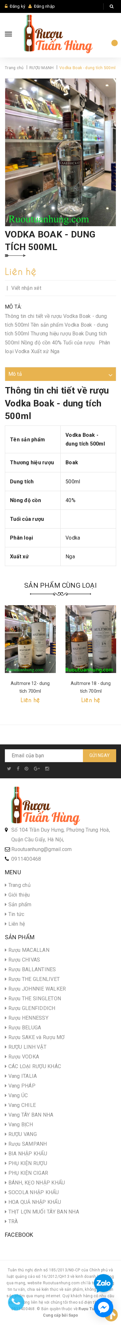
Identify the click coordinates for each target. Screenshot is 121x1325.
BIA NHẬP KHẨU (27, 1154)
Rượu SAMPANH (27, 1144)
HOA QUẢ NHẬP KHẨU (34, 1202)
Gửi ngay (99, 755)
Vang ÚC (17, 1095)
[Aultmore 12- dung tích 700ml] (30, 639)
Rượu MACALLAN (28, 950)
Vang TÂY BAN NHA (30, 1115)
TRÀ (12, 1221)
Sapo (73, 1315)
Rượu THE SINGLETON (34, 998)
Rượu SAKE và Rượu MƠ (36, 1037)
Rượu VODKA (23, 1057)
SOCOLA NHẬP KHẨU (33, 1192)
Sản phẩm (19, 904)
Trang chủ (19, 885)
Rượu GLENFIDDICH (31, 1008)
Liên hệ (16, 924)
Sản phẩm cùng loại (60, 585)
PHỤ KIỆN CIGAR (27, 1173)
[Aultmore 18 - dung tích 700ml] (91, 639)
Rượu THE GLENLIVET (33, 979)
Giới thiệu (18, 895)
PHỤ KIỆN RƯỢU (27, 1163)
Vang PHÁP (21, 1086)
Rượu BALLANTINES (31, 969)
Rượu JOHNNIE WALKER (36, 989)
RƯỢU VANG (22, 1134)
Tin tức (15, 914)
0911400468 (26, 859)
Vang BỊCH (20, 1124)
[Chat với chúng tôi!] (103, 1307)
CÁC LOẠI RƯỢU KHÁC (34, 1066)
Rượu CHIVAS (23, 960)
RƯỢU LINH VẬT (26, 1047)
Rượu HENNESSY (27, 1018)
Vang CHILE (21, 1105)
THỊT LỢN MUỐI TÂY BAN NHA (43, 1212)
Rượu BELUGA (24, 1028)
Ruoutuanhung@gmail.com (41, 849)
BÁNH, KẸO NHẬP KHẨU (36, 1183)
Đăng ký (17, 6)
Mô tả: (13, 307)
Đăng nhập (44, 6)
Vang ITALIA (22, 1076)
